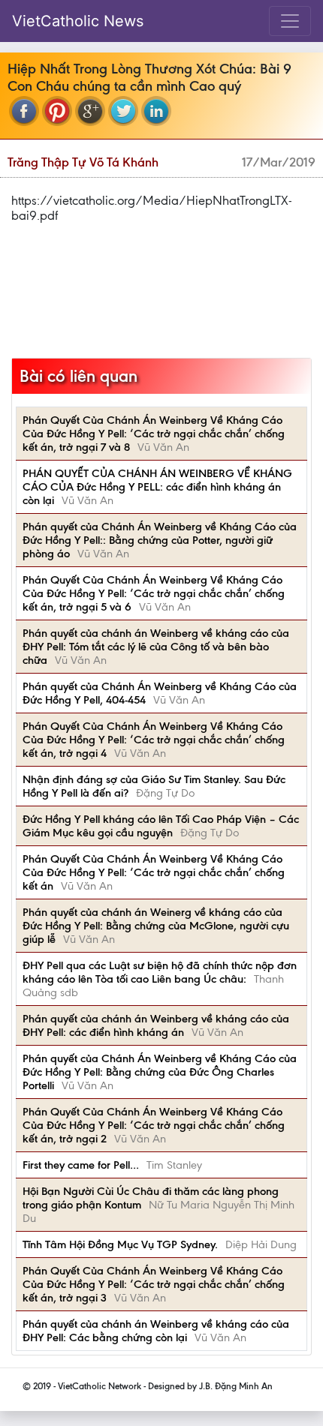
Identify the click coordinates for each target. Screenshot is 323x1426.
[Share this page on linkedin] (156, 111)
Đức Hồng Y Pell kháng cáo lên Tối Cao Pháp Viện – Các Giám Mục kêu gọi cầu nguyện (161, 825)
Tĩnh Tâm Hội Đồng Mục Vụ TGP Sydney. (120, 1244)
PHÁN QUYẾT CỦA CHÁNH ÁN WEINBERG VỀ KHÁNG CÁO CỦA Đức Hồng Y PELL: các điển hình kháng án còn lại (157, 487)
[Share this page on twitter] (123, 111)
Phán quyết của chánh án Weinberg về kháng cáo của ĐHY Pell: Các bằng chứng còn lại (156, 1330)
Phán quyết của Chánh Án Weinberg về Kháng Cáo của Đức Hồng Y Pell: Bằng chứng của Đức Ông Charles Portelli (160, 1072)
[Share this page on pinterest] (57, 111)
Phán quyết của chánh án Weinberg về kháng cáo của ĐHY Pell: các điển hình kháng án (156, 1025)
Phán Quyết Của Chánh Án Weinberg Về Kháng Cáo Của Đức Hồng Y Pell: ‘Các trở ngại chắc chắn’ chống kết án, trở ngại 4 (154, 739)
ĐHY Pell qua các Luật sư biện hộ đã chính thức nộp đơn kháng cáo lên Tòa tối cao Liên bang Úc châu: (160, 972)
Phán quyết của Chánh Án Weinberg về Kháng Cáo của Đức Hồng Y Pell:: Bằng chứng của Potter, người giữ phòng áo (160, 540)
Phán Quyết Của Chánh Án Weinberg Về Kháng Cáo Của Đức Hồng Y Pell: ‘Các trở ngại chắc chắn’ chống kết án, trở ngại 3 (154, 1284)
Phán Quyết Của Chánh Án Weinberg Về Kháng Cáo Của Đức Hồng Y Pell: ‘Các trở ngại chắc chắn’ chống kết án (154, 872)
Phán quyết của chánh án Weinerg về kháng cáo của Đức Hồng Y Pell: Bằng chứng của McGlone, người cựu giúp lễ (156, 925)
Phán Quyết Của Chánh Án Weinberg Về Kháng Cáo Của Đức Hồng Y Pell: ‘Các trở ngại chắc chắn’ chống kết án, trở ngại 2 (154, 1125)
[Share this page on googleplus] (90, 111)
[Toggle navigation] (290, 21)
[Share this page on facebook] (24, 111)
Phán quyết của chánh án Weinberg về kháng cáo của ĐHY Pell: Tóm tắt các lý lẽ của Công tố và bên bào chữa (156, 646)
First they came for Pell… (81, 1165)
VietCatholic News (77, 21)
